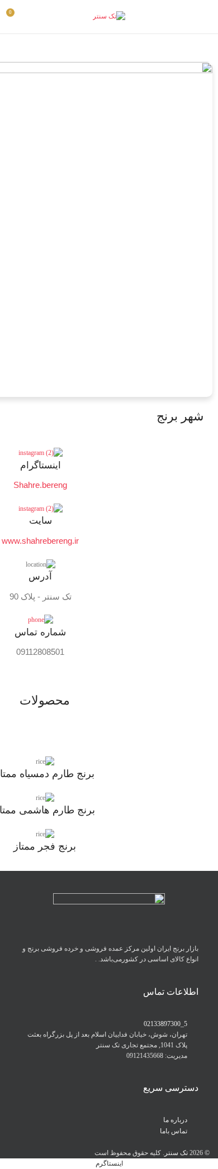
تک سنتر (176, 1153)
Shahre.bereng (40, 485)
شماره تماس (40, 632)
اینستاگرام (40, 465)
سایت (40, 520)
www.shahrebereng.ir (40, 540)
